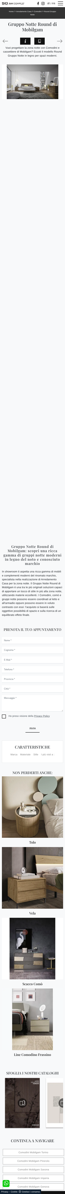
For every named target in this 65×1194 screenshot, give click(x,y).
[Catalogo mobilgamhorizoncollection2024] (22, 1103)
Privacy (4, 1191)
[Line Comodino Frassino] (32, 1019)
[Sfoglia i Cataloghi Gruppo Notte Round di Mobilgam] (39, 41)
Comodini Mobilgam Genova (33, 1186)
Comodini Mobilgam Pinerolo (33, 1161)
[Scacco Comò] (32, 948)
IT (48, 3)
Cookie (14, 1191)
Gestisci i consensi (31, 1191)
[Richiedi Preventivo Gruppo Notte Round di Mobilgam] (25, 41)
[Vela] (32, 878)
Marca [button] (13, 754)
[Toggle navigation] (60, 3)
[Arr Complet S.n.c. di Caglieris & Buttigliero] (13, 3)
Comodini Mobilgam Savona (33, 1169)
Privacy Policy (42, 716)
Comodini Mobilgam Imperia (33, 1178)
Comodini (38, 12)
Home (11, 12)
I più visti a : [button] (48, 754)
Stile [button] (35, 754)
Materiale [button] (25, 754)
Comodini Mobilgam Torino (33, 1152)
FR (53, 3)
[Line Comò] (5, 41)
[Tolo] (32, 807)
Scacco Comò (33, 984)
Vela (32, 913)
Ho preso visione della (29, 716)
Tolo (32, 842)
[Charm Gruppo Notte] (59, 41)
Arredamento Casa (24, 12)
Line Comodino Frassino (32, 1055)
